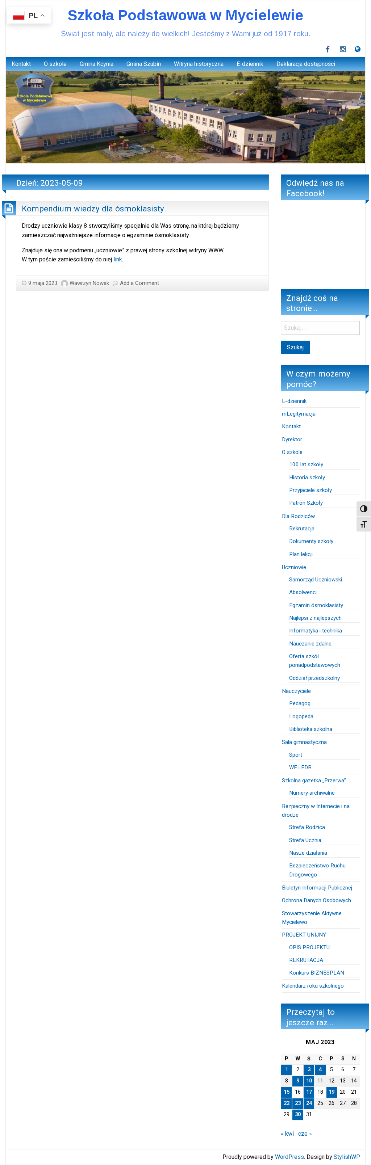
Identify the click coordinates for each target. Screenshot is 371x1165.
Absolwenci (303, 592)
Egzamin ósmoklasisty (316, 605)
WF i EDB (300, 767)
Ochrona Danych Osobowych (316, 900)
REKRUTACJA (307, 960)
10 (309, 1081)
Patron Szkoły (306, 503)
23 (298, 1103)
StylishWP (347, 1156)
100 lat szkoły (306, 464)
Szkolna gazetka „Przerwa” (314, 780)
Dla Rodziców (298, 516)
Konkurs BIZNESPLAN (316, 973)
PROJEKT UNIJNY (304, 934)
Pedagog (299, 703)
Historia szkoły (307, 477)
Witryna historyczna (199, 63)
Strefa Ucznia (305, 840)
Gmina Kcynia (96, 63)
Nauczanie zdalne (310, 643)
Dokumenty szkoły (311, 541)
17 (309, 1092)
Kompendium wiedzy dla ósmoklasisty (93, 208)
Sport (295, 755)
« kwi (287, 1133)
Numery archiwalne (312, 793)
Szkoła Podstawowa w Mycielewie (185, 15)
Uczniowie (294, 567)
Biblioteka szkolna (310, 729)
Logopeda (301, 716)
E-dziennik (250, 63)
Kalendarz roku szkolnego (313, 986)
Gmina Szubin (143, 63)
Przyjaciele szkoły (310, 490)
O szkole (55, 63)
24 (309, 1103)
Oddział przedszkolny (314, 678)
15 (286, 1092)
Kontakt (21, 63)
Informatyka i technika (315, 630)
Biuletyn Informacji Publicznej (317, 887)
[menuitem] (21, 64)
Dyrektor (292, 439)
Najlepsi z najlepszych (315, 618)
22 (286, 1103)
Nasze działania (308, 853)
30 (298, 1114)
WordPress (289, 1156)
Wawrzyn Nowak (89, 283)
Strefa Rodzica (307, 827)
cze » (305, 1133)
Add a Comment (139, 283)
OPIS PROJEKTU (309, 947)
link (117, 259)
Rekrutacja (301, 528)
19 (331, 1092)
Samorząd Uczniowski (315, 579)
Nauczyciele (296, 691)
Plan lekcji (301, 554)
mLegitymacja (299, 414)
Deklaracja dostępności (305, 63)
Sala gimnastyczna (304, 742)
